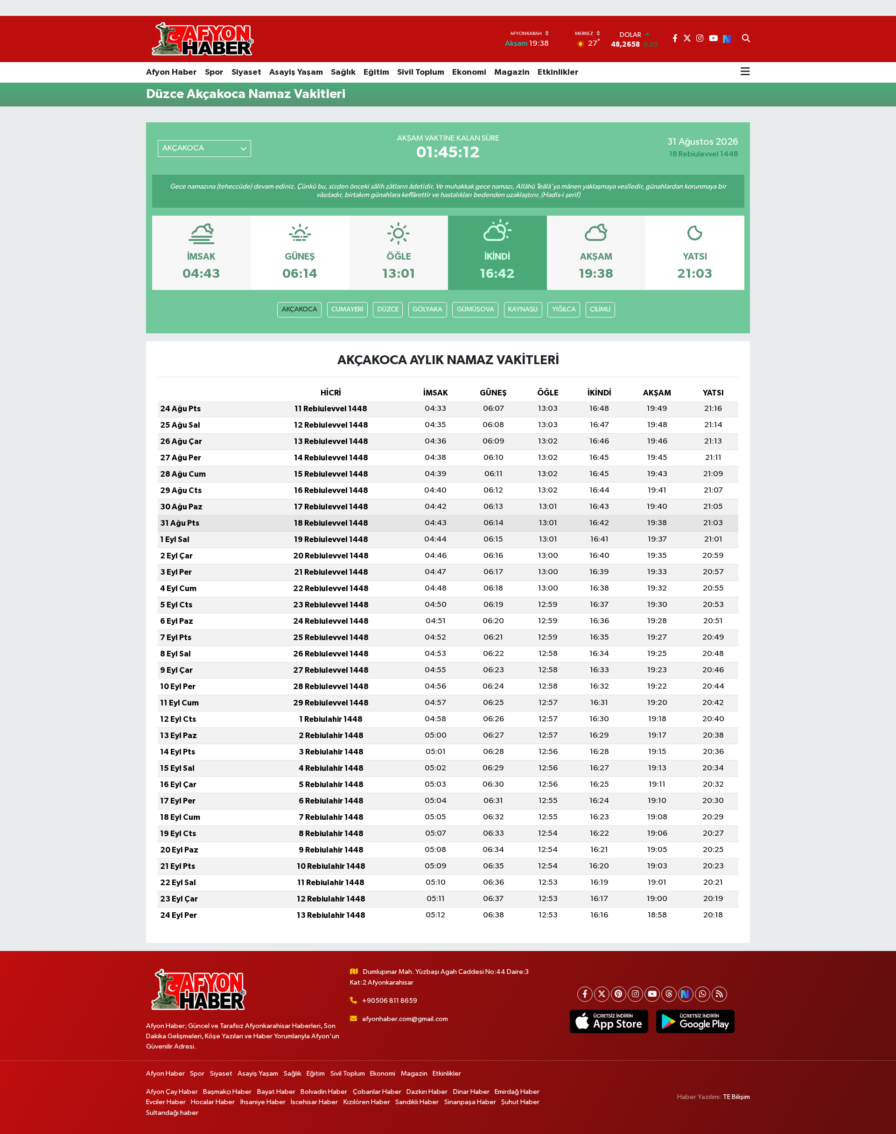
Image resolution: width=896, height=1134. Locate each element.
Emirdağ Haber (517, 1091)
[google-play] (695, 1021)
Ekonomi (469, 72)
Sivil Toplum (420, 72)
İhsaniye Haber (263, 1102)
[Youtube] (652, 994)
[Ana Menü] (745, 72)
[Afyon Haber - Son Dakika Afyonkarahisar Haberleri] (202, 39)
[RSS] (719, 994)
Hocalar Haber (213, 1102)
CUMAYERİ (347, 309)
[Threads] (669, 994)
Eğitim (376, 72)
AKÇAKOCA (299, 309)
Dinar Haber (471, 1091)
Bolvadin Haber (324, 1091)
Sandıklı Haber (417, 1102)
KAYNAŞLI (523, 309)
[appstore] (608, 1021)
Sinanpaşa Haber (470, 1102)
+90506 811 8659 (389, 1000)
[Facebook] (585, 994)
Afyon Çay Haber (172, 1091)
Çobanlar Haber (377, 1091)
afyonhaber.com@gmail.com (405, 1018)
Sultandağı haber (172, 1112)
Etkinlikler (558, 72)
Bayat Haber (276, 1091)
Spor (214, 72)
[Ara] (746, 39)
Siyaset (246, 72)
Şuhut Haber (520, 1102)
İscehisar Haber (314, 1102)
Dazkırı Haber (427, 1091)
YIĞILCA (564, 309)
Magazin (512, 72)
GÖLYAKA (427, 309)
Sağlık (343, 72)
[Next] (685, 994)
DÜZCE (388, 309)
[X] (601, 994)
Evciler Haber (166, 1102)
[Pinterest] (618, 994)
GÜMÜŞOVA (475, 309)
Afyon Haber (171, 72)
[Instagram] (635, 994)
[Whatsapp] (702, 994)
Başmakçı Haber (227, 1091)
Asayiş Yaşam (296, 72)
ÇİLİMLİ (600, 309)
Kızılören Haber (366, 1102)
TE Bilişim (736, 1096)
